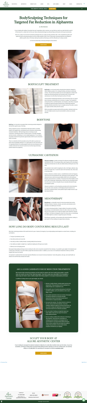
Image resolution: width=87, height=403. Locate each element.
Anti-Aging (56, 4)
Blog (71, 4)
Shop (64, 4)
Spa (48, 4)
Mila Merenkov (44, 27)
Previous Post (3, 362)
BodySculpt (47, 89)
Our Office (14, 4)
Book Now (43, 44)
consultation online (59, 348)
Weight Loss (33, 4)
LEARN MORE (52, 8)
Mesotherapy (47, 202)
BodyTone (11, 124)
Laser (41, 4)
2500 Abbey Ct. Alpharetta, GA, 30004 (21, 397)
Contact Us (79, 4)
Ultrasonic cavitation (49, 160)
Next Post (84, 362)
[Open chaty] (83, 400)
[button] (1, 401)
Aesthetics (23, 4)
